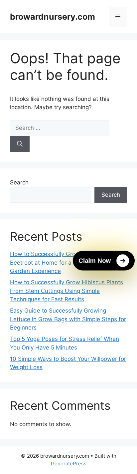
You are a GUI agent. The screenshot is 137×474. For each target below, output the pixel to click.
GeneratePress (68, 463)
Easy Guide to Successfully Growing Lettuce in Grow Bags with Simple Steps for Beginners (68, 319)
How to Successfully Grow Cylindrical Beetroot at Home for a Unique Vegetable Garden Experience (65, 262)
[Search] (20, 144)
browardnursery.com (52, 17)
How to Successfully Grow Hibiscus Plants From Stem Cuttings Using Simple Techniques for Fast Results (66, 291)
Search (19, 182)
